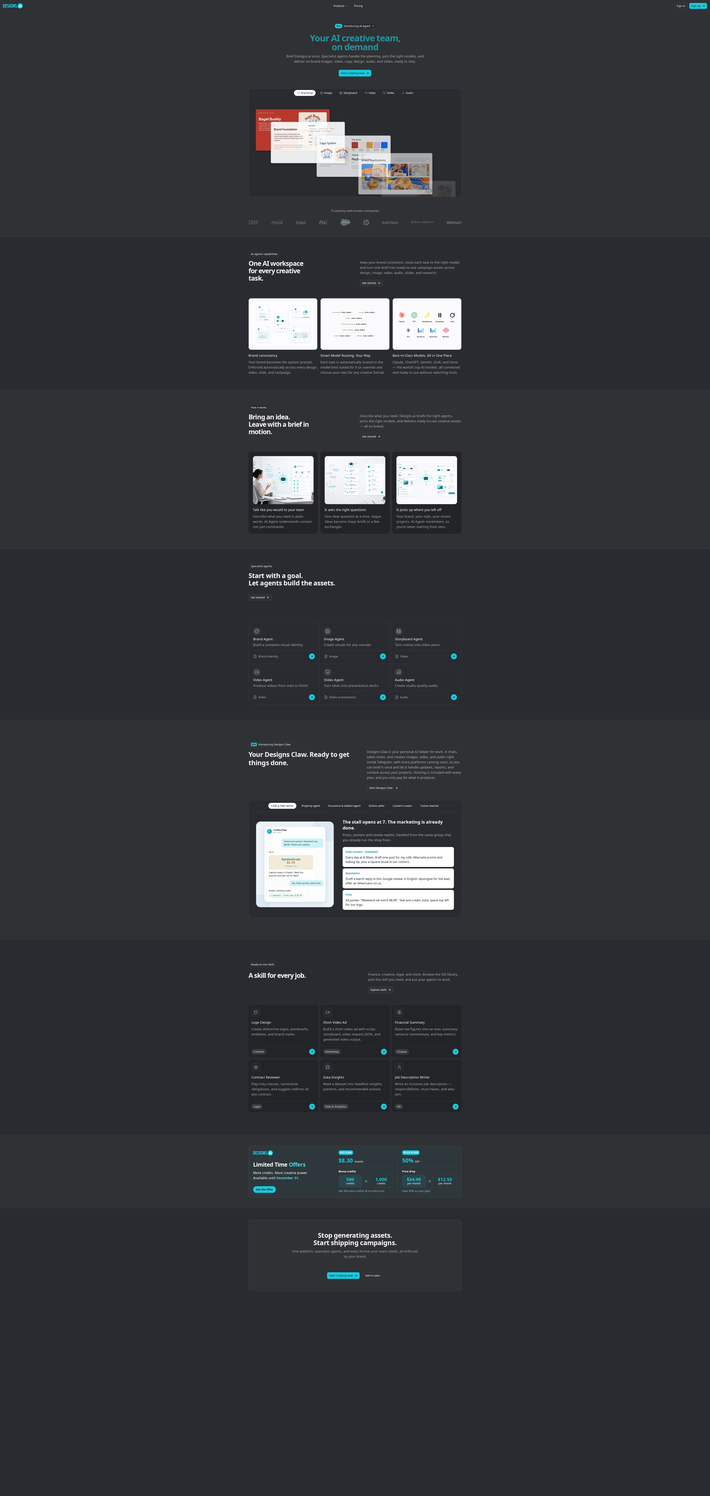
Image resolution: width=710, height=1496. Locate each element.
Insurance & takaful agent (344, 805)
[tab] (305, 93)
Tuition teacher (429, 805)
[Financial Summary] (456, 1052)
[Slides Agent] (383, 697)
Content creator (402, 805)
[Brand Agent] (312, 656)
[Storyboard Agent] (454, 656)
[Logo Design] (312, 1052)
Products (339, 6)
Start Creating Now (353, 73)
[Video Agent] (312, 697)
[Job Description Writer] (456, 1107)
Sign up (696, 6)
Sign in (681, 6)
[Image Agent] (383, 656)
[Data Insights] (384, 1107)
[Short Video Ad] (384, 1052)
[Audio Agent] (454, 697)
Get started (369, 283)
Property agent (311, 805)
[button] (355, 26)
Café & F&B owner (282, 805)
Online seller (377, 805)
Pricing (358, 6)
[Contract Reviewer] (312, 1107)
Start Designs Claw (381, 788)
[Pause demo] (355, 147)
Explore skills (379, 989)
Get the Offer (264, 1189)
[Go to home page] (13, 5)
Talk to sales (372, 1275)
